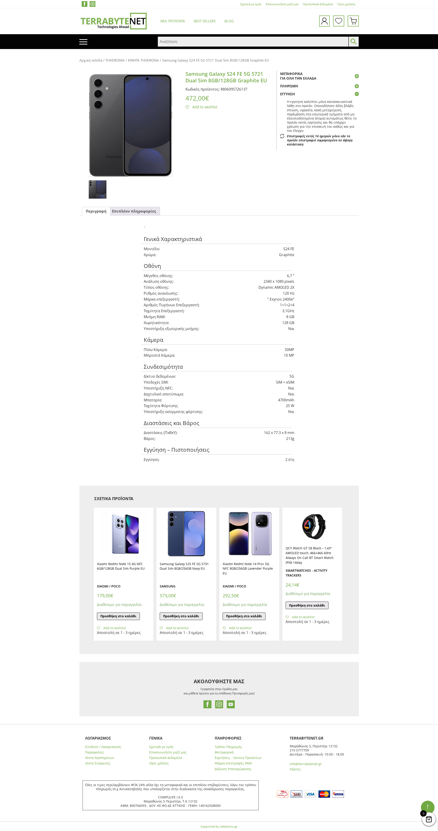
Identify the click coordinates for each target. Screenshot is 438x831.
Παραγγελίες (94, 752)
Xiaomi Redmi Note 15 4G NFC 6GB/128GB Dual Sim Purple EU (121, 566)
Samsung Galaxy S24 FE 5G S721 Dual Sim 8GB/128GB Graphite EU (226, 77)
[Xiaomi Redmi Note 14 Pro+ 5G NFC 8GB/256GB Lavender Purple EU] (249, 533)
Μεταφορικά (224, 752)
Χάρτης (295, 769)
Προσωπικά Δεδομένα (165, 758)
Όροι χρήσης (346, 4)
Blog (229, 21)
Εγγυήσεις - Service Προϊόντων (238, 758)
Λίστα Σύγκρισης (97, 763)
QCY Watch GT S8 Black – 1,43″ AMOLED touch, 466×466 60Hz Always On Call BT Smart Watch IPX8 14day (310, 555)
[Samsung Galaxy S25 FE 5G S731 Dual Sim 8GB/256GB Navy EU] (186, 533)
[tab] (96, 211)
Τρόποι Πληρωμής (228, 747)
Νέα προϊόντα (172, 21)
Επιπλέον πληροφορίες (134, 211)
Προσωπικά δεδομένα (318, 4)
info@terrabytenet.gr (306, 764)
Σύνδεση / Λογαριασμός (103, 747)
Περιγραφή (96, 211)
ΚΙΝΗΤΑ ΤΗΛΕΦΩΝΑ (143, 60)
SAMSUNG (167, 586)
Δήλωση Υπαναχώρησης (233, 769)
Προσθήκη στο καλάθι (118, 616)
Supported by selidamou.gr (219, 826)
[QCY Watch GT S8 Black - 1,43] (312, 526)
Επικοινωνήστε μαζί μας (282, 4)
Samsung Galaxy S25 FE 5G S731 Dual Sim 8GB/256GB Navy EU (184, 566)
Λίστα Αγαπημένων (99, 758)
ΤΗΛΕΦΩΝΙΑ (115, 60)
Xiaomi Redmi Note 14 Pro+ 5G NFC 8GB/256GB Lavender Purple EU (248, 569)
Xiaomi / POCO (108, 586)
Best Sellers (205, 21)
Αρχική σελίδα (90, 60)
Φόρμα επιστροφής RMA (233, 763)
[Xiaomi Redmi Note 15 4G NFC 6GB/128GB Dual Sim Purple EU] (123, 533)
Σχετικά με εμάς (250, 4)
